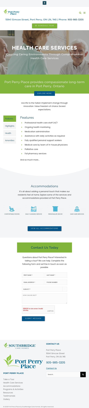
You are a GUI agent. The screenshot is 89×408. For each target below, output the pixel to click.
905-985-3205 (76, 19)
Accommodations (11, 386)
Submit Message (33, 318)
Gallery (6, 399)
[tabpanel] (49, 140)
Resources (8, 392)
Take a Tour (8, 379)
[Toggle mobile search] (80, 13)
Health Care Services (13, 382)
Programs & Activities (13, 389)
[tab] (9, 119)
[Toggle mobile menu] (84, 13)
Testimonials (9, 396)
